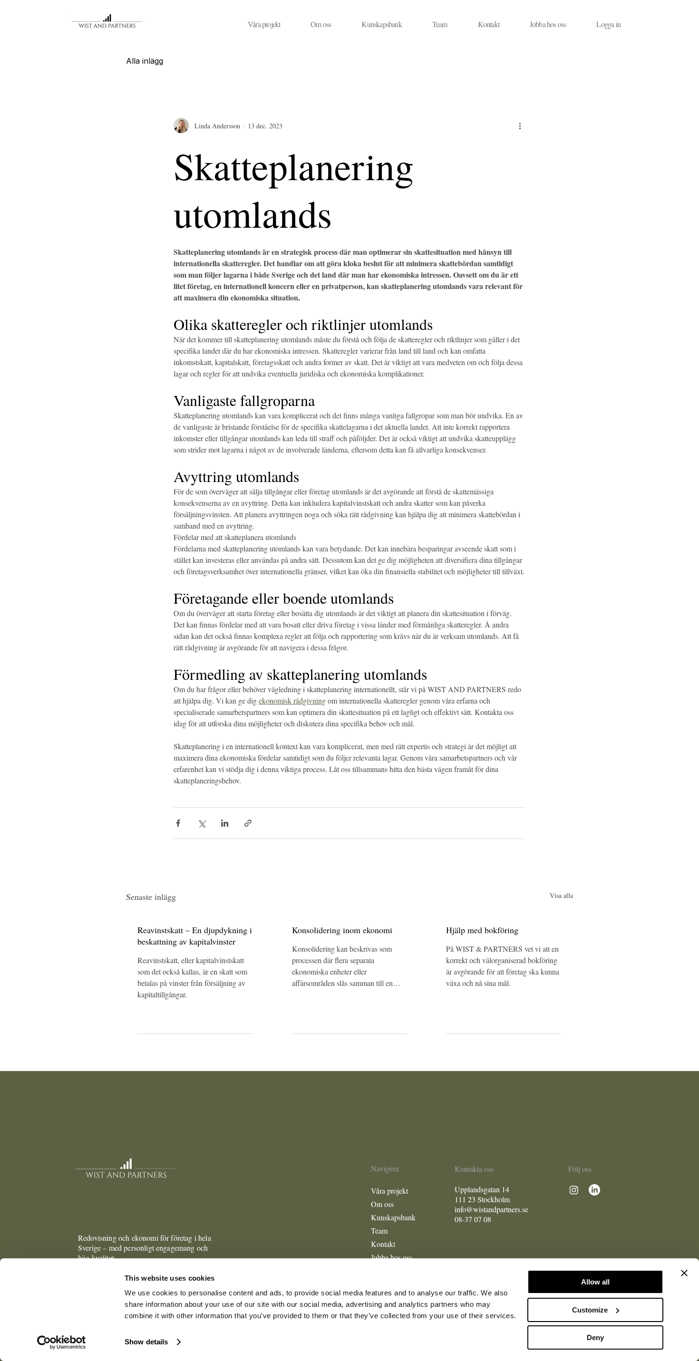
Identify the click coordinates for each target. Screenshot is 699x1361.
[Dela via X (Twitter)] (201, 823)
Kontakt (383, 1244)
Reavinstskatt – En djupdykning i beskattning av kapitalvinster (194, 935)
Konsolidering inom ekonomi (342, 930)
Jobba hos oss (391, 1257)
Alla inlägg (144, 61)
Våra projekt (389, 1191)
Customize (590, 1310)
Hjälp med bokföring (482, 930)
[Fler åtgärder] (519, 125)
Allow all (595, 1282)
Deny (595, 1337)
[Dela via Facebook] (178, 823)
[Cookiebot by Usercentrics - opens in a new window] (61, 1342)
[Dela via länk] (247, 823)
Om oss (382, 1204)
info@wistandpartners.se (491, 1209)
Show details (146, 1342)
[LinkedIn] (594, 1190)
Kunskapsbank (393, 1217)
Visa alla (561, 895)
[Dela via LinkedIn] (224, 823)
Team (379, 1231)
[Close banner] (684, 1273)
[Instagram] (574, 1190)
